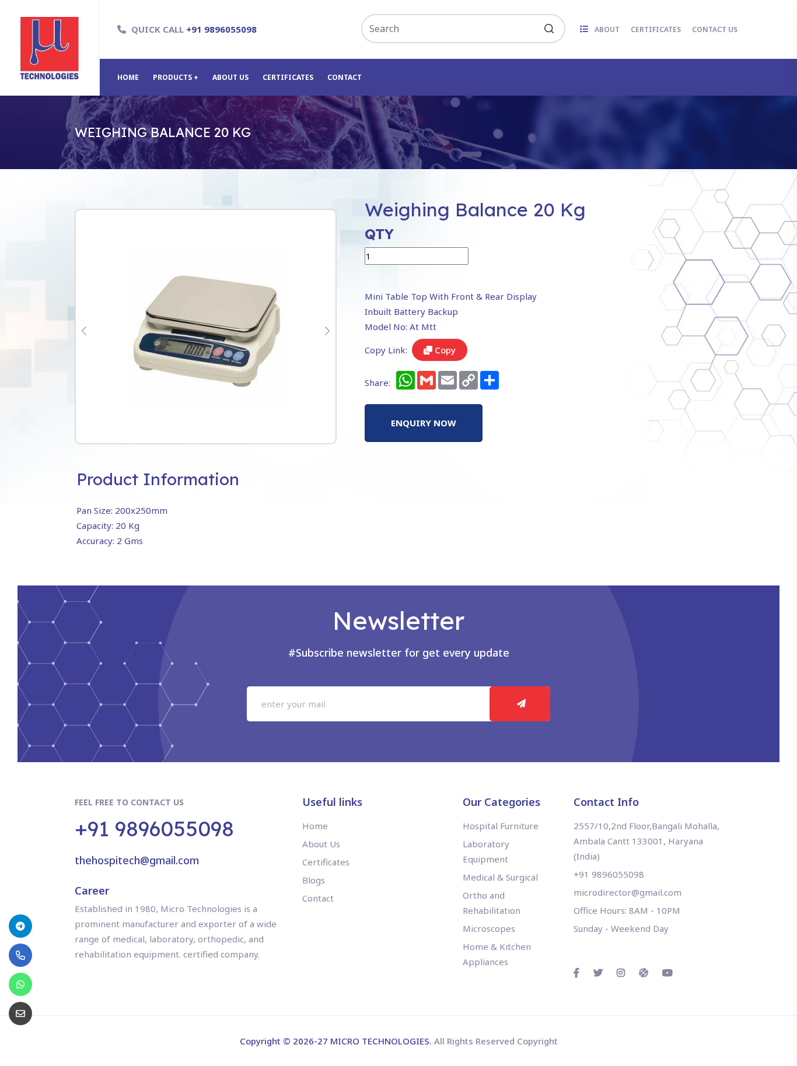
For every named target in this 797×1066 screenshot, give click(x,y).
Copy (444, 350)
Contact (344, 77)
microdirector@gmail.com (627, 892)
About (608, 29)
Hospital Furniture (501, 826)
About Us (230, 77)
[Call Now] (20, 926)
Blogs (313, 880)
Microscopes (489, 928)
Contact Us (714, 29)
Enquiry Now (423, 423)
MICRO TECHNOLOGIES (379, 1041)
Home (128, 77)
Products (173, 77)
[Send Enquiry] (20, 1013)
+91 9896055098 (221, 29)
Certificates (656, 29)
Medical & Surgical (500, 877)
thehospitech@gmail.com (137, 860)
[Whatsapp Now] (20, 984)
